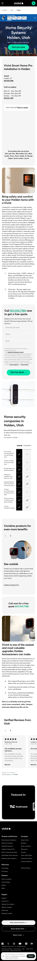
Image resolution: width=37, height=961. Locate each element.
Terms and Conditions (7, 949)
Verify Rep (5, 910)
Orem (17, 156)
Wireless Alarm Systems (9, 858)
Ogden (10, 158)
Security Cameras (7, 843)
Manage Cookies (7, 913)
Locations (4, 10)
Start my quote (22, 107)
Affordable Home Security (10, 855)
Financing (5, 871)
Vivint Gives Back (26, 855)
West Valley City (22, 154)
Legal (23, 949)
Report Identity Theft (17, 929)
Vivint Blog (5, 868)
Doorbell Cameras (7, 846)
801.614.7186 (8, 81)
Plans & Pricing (25, 868)
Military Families (7, 907)
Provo (12, 156)
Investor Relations (26, 861)
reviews (6, 774)
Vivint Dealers (6, 882)
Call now (9, 20)
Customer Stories (26, 858)
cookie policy (15, 956)
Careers (23, 852)
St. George (29, 156)
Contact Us (5, 901)
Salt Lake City (10, 154)
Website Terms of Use (15, 950)
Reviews (23, 843)
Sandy (22, 156)
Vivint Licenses (5, 950)
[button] (2, 3)
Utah (12, 10)
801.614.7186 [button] (8, 98)
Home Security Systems (9, 840)
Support (4, 898)
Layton (26, 158)
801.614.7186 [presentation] (33, 3)
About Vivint (25, 840)
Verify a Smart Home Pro (17, 922)
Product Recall (29, 949)
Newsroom (24, 849)
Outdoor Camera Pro (8, 849)
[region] (18, 956)
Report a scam (17, 935)
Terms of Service (14, 364)
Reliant (4, 885)
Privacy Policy (24, 364)
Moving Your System (8, 904)
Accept (31, 956)
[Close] (3, 956)
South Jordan (18, 158)
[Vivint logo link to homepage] (18, 3)
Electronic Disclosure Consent (15, 352)
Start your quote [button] (18, 47)
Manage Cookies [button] (13, 958)
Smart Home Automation (9, 852)
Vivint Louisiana (6, 879)
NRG (3, 888)
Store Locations (26, 846)
